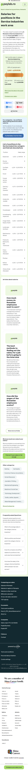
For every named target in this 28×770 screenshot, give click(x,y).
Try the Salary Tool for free (13, 135)
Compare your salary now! (14, 767)
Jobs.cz (4, 691)
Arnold (16, 691)
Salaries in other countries (8, 591)
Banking (7, 469)
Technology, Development (12, 493)
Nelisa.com (4, 708)
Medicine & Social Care (11, 489)
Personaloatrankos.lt (7, 730)
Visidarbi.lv (4, 725)
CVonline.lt (4, 715)
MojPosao (17, 715)
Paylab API (4, 628)
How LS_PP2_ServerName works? (11, 611)
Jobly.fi (3, 743)
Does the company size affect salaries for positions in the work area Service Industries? (13, 552)
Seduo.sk (17, 698)
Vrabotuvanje (18, 720)
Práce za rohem (5, 703)
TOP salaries (4, 599)
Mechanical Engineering (11, 485)
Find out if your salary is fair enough (14, 456)
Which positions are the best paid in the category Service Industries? (13, 541)
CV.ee (3, 720)
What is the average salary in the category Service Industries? (12, 529)
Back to (13, 9)
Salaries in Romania (6, 585)
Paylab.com (17, 706)
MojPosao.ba (18, 718)
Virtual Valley (18, 725)
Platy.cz (17, 701)
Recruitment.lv (5, 732)
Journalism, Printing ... (11, 481)
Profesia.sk (4, 693)
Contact (3, 637)
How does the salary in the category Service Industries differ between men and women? (12, 565)
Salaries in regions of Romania (10, 588)
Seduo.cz (17, 696)
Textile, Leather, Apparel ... (12, 497)
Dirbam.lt (4, 723)
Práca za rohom (5, 701)
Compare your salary (11, 96)
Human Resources (10, 477)
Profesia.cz (5, 696)
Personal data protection (8, 655)
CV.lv (3, 718)
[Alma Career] (14, 752)
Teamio (17, 693)
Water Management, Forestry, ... (13, 501)
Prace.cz (4, 698)
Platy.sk (17, 703)
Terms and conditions (7, 608)
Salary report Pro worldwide (9, 623)
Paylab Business (5, 625)
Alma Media (20, 668)
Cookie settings (5, 659)
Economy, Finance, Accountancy (14, 473)
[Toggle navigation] (25, 4)
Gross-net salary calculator (9, 597)
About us (3, 614)
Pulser (16, 728)
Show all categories (8, 506)
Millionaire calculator (7, 594)
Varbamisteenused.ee (7, 735)
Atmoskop (4, 706)
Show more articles (14, 431)
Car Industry (16, 469)
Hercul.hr (17, 723)
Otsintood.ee (5, 728)
